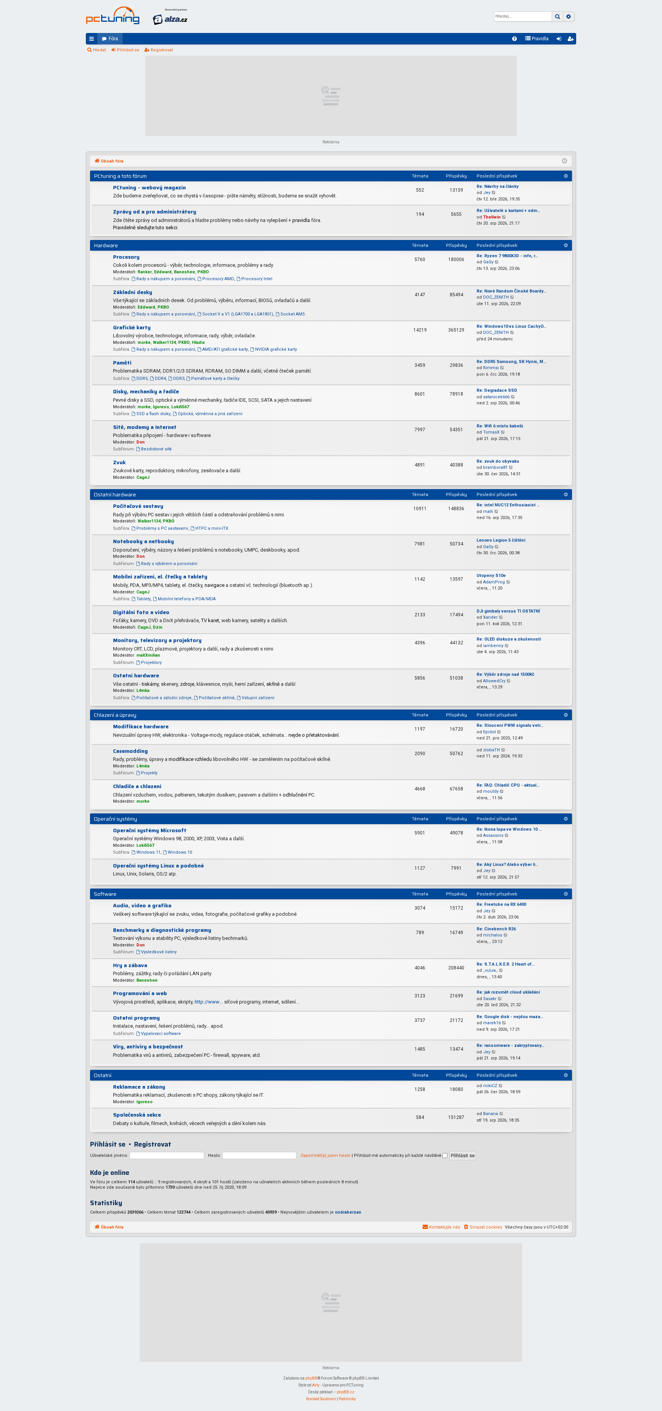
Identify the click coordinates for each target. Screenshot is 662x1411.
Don (140, 442)
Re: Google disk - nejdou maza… (510, 1016)
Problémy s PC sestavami (162, 528)
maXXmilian (148, 655)
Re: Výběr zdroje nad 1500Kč (505, 674)
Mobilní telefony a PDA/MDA (187, 598)
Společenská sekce (137, 1114)
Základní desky (132, 292)
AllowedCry (494, 680)
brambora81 (495, 467)
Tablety (143, 598)
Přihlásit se (128, 50)
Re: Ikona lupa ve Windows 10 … (509, 829)
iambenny (493, 645)
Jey (486, 192)
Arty (316, 1385)
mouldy (490, 791)
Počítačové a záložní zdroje (164, 697)
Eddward (163, 271)
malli (488, 511)
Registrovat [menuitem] (572, 40)
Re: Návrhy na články (498, 186)
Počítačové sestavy (138, 506)
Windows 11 (148, 852)
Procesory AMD (218, 278)
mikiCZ (490, 1085)
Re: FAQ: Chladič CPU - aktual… (508, 785)
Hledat (99, 50)
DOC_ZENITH (496, 297)
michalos (492, 935)
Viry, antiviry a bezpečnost (148, 1046)
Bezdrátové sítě (156, 449)
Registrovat (162, 50)
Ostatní (102, 1075)
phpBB (311, 1378)
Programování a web (140, 993)
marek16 (492, 1022)
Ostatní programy (136, 1017)
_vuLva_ (490, 970)
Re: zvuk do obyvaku (498, 461)
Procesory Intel (256, 278)
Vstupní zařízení (258, 697)
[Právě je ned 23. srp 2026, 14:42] (564, 161)
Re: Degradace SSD (497, 390)
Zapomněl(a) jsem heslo (325, 1155)
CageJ (142, 477)
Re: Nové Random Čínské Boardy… (511, 291)
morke (144, 342)
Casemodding (130, 751)
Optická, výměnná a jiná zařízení (210, 413)
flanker (145, 271)
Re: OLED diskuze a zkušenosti (509, 639)
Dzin (157, 627)
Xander (490, 617)
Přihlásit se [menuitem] (560, 40)
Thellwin (492, 217)
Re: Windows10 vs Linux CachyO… (511, 326)
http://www (207, 1002)
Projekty (149, 772)
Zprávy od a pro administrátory (154, 211)
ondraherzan (348, 1212)
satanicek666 (496, 396)
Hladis (198, 342)
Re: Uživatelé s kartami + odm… (508, 210)
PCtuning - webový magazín (149, 187)
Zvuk (119, 462)
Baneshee (184, 271)
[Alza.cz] (170, 16)
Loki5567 (180, 406)
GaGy (488, 262)
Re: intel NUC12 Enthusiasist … (508, 505)
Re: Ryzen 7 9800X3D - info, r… (507, 255)
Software (105, 894)
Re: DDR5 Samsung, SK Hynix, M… (511, 361)
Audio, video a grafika (142, 905)
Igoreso (161, 406)
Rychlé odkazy (93, 40)
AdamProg (494, 582)
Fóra (113, 38)
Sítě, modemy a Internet (145, 427)
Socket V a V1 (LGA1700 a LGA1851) (237, 314)
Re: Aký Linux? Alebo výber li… (507, 864)
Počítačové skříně (216, 697)
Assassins (493, 835)
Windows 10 (180, 852)
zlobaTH (491, 749)
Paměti (122, 362)
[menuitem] (514, 38)
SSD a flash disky (153, 413)
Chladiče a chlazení (137, 786)
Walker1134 (164, 342)
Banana (490, 1113)
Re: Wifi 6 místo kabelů (500, 426)
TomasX (491, 432)
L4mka (142, 690)
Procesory (126, 257)
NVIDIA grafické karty (276, 349)
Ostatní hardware (115, 494)
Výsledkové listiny (159, 951)
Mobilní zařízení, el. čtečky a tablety (160, 576)
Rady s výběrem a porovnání (169, 563)
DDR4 (160, 378)
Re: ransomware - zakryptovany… (510, 1045)
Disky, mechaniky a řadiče (146, 391)
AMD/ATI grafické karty (225, 349)
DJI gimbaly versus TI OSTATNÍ (508, 611)
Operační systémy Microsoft (150, 830)
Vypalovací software (161, 1033)
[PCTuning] (112, 15)
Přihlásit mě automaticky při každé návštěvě (398, 1155)
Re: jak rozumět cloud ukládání (508, 992)
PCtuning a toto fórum (120, 176)
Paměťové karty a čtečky (215, 378)
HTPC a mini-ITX (211, 528)
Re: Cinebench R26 (496, 928)
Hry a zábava (130, 965)
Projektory (151, 662)
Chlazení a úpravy (115, 715)
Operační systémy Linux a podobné (158, 865)
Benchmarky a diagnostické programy (162, 930)
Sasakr (489, 998)
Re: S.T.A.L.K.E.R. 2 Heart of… (505, 964)
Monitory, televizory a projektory (157, 640)
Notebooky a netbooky (143, 541)
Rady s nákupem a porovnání (165, 278)
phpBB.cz (345, 1392)
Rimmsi (491, 367)
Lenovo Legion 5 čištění (501, 540)
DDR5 (141, 378)
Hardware (106, 245)
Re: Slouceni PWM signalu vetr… (510, 725)
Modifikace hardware (141, 726)
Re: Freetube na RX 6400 (501, 904)
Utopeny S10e (491, 575)
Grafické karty (132, 327)
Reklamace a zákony (139, 1086)
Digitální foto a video (141, 612)
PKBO (203, 271)
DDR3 (178, 378)
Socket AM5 (292, 314)
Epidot (489, 731)
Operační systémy (115, 819)
